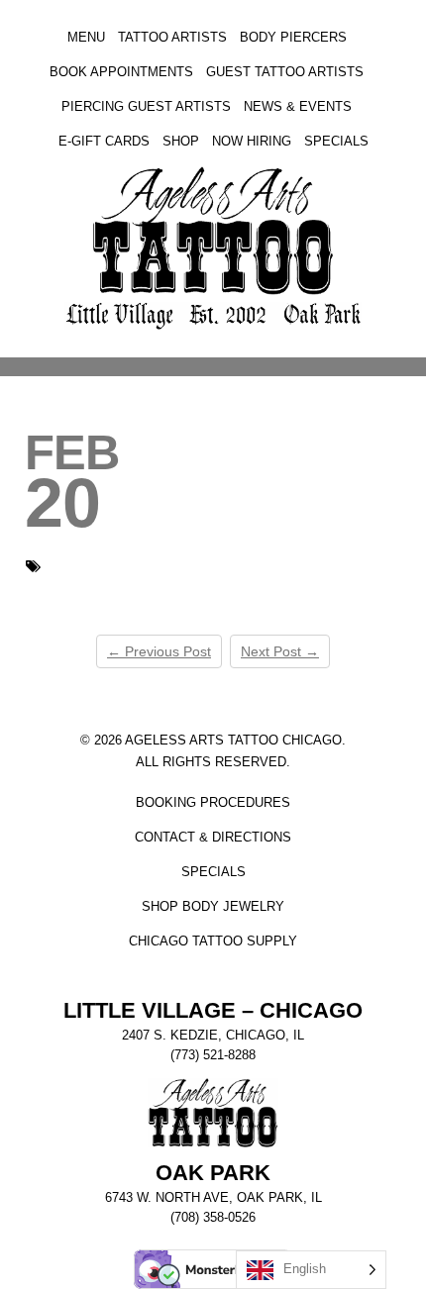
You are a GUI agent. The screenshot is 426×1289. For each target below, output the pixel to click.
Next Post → (280, 651)
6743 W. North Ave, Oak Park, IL (213, 1198)
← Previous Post (159, 651)
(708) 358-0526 (213, 1218)
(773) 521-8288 (213, 1055)
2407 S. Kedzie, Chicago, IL (213, 1035)
